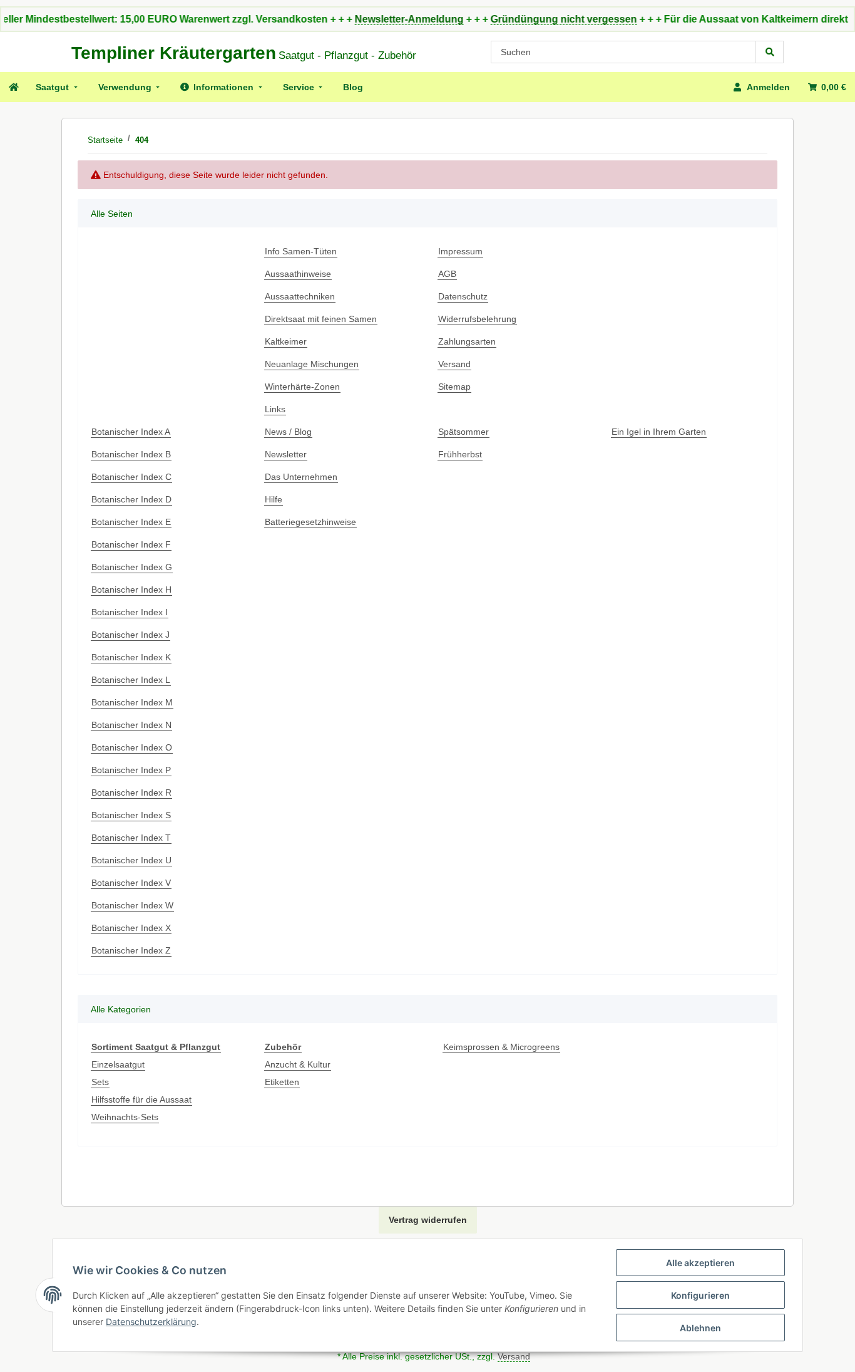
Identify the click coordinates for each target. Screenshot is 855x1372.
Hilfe (273, 499)
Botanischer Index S (131, 815)
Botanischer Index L (130, 680)
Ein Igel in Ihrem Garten (659, 432)
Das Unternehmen (301, 477)
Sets (100, 1082)
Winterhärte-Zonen (302, 387)
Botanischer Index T (131, 838)
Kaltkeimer (286, 341)
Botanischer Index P (131, 770)
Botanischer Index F (131, 544)
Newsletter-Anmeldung (384, 19)
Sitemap (454, 387)
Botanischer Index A (130, 432)
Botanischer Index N (131, 725)
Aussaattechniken (300, 296)
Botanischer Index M (132, 702)
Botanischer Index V (131, 883)
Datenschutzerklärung (151, 1321)
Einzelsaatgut (118, 1064)
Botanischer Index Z (131, 950)
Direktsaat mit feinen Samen (321, 319)
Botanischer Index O (131, 747)
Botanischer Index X (131, 928)
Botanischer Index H (131, 590)
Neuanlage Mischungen (312, 364)
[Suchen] (769, 52)
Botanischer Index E (131, 522)
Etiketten (282, 1082)
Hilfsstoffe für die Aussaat (141, 1099)
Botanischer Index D (131, 499)
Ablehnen (700, 1328)
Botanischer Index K (131, 657)
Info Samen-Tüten (301, 251)
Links (275, 409)
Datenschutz (463, 296)
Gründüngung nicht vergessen (539, 19)
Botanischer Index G (131, 567)
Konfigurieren (700, 1295)
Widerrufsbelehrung (477, 319)
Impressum (460, 251)
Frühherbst (460, 454)
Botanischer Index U (131, 860)
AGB (447, 274)
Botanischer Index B (131, 454)
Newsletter (286, 454)
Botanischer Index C (131, 477)
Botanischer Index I (129, 612)
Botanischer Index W (132, 905)
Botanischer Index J (130, 635)
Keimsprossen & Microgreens (501, 1047)
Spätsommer (463, 432)
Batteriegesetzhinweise (310, 522)
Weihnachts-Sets (124, 1117)
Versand (454, 364)
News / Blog (288, 432)
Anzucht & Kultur (297, 1064)
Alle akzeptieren (700, 1262)
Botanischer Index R (131, 792)
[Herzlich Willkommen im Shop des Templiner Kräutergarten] (13, 87)
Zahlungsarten (467, 341)
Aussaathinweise (298, 274)
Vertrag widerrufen (428, 1220)
